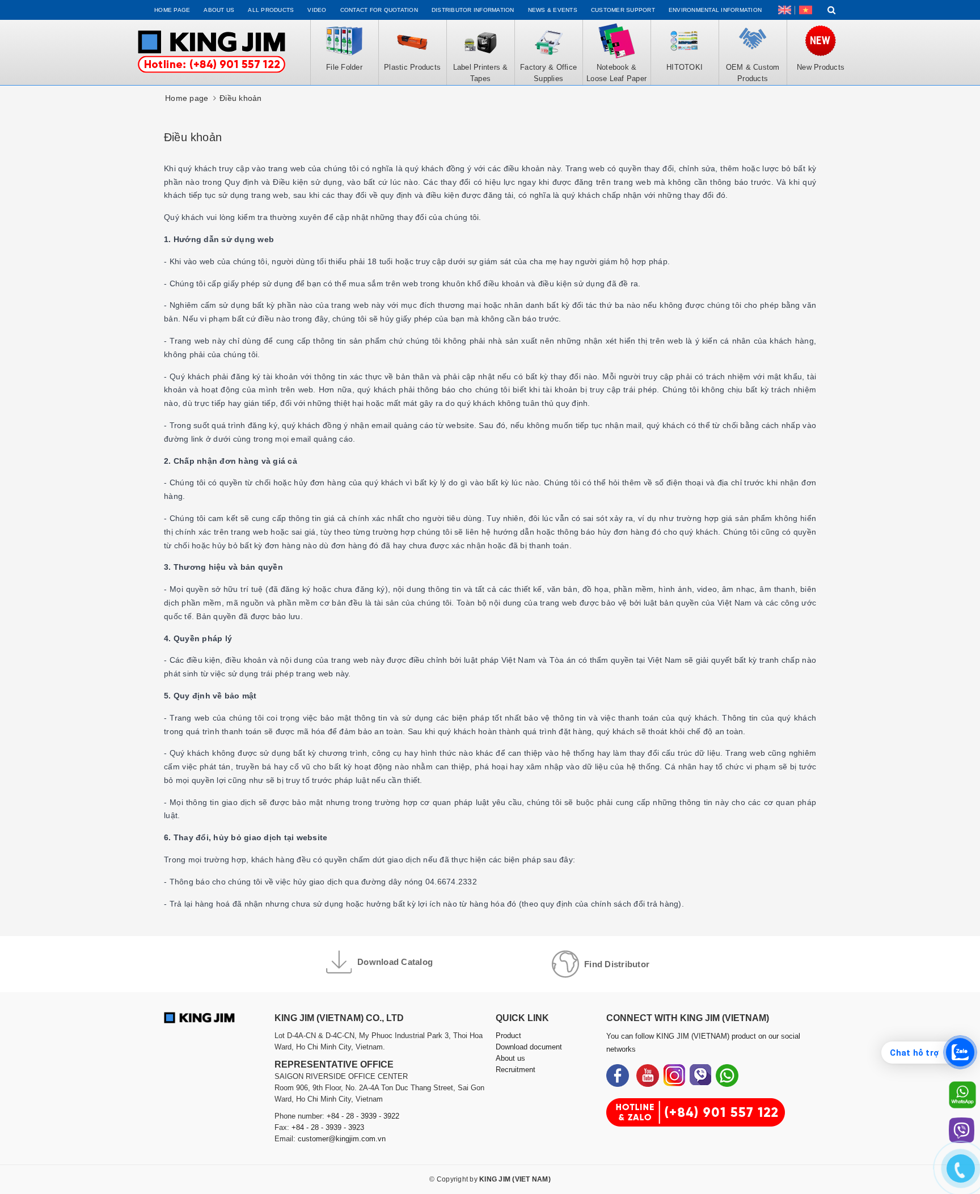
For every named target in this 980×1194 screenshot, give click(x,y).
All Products (271, 10)
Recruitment (515, 1069)
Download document (529, 1047)
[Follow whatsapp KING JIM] (727, 1075)
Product (508, 1035)
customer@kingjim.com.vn (342, 1138)
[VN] (805, 10)
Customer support (623, 10)
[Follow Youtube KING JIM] (647, 1075)
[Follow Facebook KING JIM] (617, 1075)
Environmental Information (715, 10)
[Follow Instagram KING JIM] (674, 1075)
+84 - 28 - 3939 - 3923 (328, 1127)
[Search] (832, 10)
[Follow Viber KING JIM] (700, 1075)
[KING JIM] (211, 52)
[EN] (784, 10)
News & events (552, 10)
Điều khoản (193, 137)
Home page (172, 10)
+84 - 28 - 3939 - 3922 (363, 1116)
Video (316, 10)
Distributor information (473, 10)
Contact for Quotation (379, 10)
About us (219, 10)
